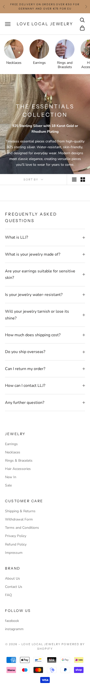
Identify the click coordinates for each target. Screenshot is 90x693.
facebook (12, 620)
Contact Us (13, 586)
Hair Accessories (18, 468)
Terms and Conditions (22, 527)
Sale (8, 485)
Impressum (13, 552)
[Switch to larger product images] (74, 179)
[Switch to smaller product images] (82, 179)
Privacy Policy (15, 536)
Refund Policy (15, 544)
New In (10, 477)
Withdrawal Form (19, 519)
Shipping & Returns (20, 511)
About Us (12, 578)
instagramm (14, 629)
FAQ (8, 595)
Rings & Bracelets (18, 460)
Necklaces (12, 452)
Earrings (11, 444)
